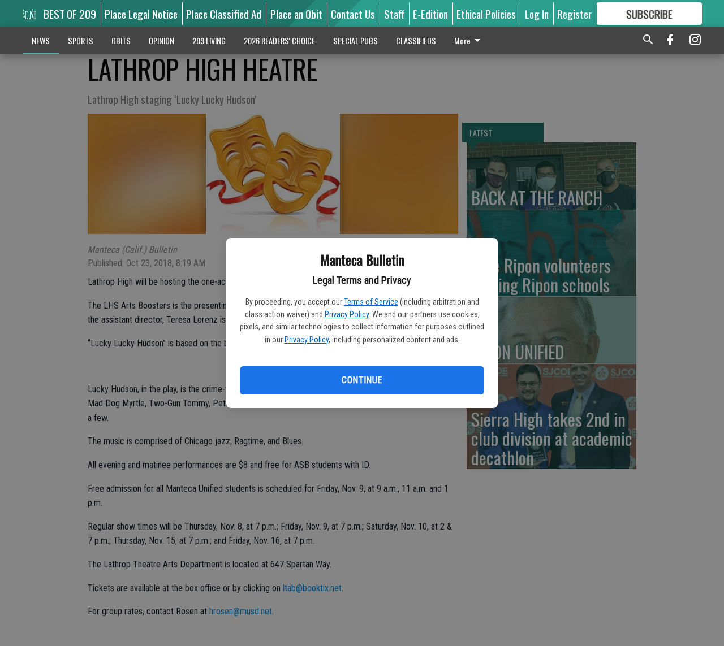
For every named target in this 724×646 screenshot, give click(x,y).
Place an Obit (296, 13)
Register (574, 13)
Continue (362, 380)
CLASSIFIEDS (416, 40)
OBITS (121, 40)
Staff (394, 13)
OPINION (161, 40)
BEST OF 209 (70, 13)
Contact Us (353, 13)
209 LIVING (209, 40)
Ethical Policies (486, 13)
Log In (537, 13)
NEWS (41, 40)
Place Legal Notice (141, 13)
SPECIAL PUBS (355, 40)
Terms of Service (371, 301)
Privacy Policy (347, 314)
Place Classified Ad (223, 13)
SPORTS (80, 40)
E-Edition (430, 13)
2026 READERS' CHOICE (279, 40)
